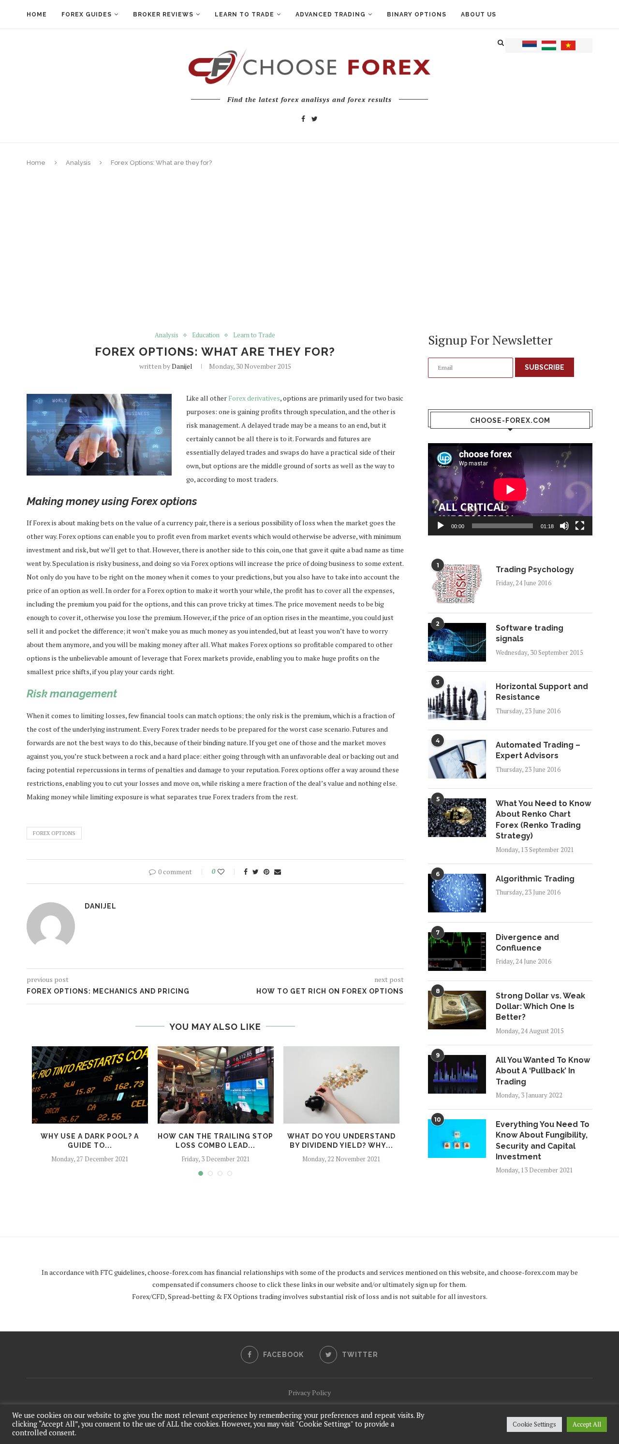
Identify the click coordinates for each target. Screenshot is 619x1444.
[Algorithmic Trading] (457, 893)
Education (206, 335)
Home (37, 14)
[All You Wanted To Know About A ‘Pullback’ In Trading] (457, 1074)
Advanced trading (330, 14)
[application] (510, 489)
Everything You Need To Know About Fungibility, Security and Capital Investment (543, 1140)
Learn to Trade (254, 335)
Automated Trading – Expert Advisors (538, 750)
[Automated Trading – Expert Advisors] (457, 759)
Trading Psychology (535, 569)
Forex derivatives (254, 398)
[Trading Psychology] (457, 583)
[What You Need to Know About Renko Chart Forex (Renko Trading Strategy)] (457, 817)
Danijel (182, 366)
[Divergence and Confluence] (457, 951)
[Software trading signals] (457, 642)
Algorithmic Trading (535, 878)
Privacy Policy (309, 1392)
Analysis (78, 162)
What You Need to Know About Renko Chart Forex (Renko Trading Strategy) (543, 819)
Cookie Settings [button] (534, 1424)
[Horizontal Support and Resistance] (457, 700)
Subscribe (544, 367)
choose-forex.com (175, 1272)
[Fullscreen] (580, 526)
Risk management (72, 693)
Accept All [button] (587, 1424)
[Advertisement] (309, 249)
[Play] (440, 526)
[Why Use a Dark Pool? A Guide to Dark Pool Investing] (90, 1085)
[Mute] (564, 526)
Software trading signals (529, 633)
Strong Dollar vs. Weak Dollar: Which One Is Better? (540, 1006)
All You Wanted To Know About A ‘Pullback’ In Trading (543, 1070)
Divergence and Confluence (527, 943)
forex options (54, 833)
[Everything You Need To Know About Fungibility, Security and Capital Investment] (457, 1138)
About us (478, 14)
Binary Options (416, 14)
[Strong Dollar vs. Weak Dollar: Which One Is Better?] (457, 1010)
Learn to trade (244, 14)
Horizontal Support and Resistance (542, 692)
